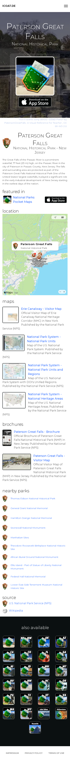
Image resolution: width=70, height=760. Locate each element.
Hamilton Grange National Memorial (31, 518)
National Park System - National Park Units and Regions (45, 369)
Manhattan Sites (20, 537)
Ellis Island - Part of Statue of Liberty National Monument (36, 567)
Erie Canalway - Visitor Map (41, 309)
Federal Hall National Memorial (28, 576)
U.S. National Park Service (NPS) (30, 603)
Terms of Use (56, 753)
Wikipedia (16, 610)
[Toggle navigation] (66, 6)
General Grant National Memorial (29, 508)
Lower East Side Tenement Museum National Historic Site (36, 586)
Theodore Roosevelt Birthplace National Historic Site (38, 547)
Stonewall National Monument (28, 527)
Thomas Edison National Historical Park (33, 498)
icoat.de (8, 5)
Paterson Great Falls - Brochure (37, 432)
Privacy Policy (33, 753)
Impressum (12, 753)
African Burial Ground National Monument (34, 557)
